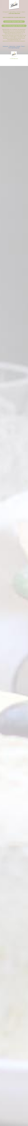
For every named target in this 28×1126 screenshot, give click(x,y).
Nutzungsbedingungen (14, 47)
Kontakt (18, 46)
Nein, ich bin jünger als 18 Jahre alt (14, 26)
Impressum (5, 46)
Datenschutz (12, 46)
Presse (22, 46)
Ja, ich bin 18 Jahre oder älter (14, 21)
